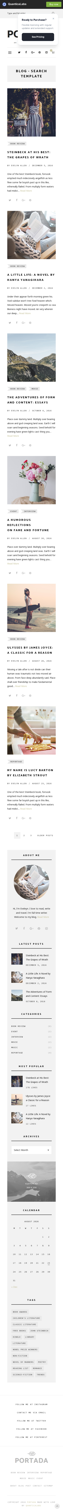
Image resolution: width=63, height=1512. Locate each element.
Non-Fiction (20, 1356)
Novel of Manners (23, 1362)
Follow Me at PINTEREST (31, 1437)
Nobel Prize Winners (25, 1349)
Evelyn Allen (17, 165)
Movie (35, 388)
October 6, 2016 (42, 410)
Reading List (20, 1368)
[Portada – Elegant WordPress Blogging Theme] (31, 1458)
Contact (37, 1485)
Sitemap (48, 1485)
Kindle (17, 1337)
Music (31, 1047)
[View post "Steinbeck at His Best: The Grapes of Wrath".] (31, 112)
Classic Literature (24, 1324)
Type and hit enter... (17, 13)
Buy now (53, 4)
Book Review (17, 143)
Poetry (42, 1362)
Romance (37, 1368)
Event (13, 511)
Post (28, 1485)
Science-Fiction (22, 1375)
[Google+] (32, 52)
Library (29, 1337)
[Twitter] (19, 52)
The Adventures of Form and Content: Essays (39, 993)
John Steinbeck (39, 1331)
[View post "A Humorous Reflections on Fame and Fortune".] (31, 480)
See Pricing (38, 36)
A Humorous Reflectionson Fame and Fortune (28, 525)
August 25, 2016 (42, 783)
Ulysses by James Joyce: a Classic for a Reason (38, 1098)
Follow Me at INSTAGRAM (31, 1404)
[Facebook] (26, 52)
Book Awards (20, 1312)
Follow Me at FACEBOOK (31, 1429)
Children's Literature (26, 1318)
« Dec (14, 1286)
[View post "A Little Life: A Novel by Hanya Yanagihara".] (31, 235)
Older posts (45, 835)
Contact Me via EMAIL (31, 1412)
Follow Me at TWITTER (31, 1421)
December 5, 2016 (42, 165)
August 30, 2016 (42, 538)
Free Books (19, 1331)
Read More (26, 190)
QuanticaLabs (5, 4)
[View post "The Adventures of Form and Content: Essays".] (31, 357)
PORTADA (31, 1502)
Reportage (16, 761)
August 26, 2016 (42, 661)
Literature (19, 1343)
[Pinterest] (39, 52)
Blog (21, 1485)
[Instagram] (46, 52)
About (13, 1485)
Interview (30, 511)
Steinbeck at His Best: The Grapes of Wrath (37, 957)
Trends (41, 1375)
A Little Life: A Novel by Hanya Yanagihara (38, 975)
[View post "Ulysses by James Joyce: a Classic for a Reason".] (31, 608)
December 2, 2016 (42, 288)
